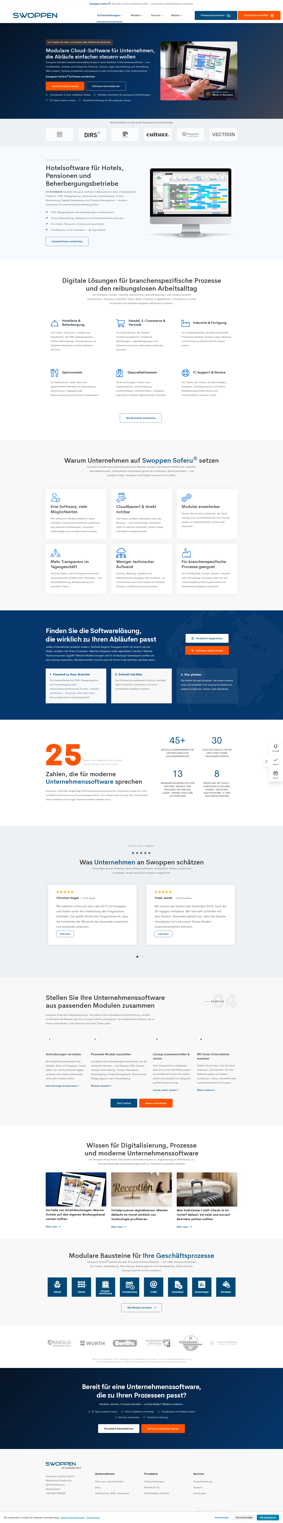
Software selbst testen (209, 650)
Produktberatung (202, 1481)
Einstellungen (222, 1517)
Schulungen (200, 1493)
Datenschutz (102, 1493)
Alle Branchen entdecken (141, 418)
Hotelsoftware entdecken (67, 241)
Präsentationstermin (213, 15)
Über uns (100, 1481)
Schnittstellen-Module (156, 1493)
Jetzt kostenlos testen (65, 86)
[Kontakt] (275, 748)
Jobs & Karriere (114, 1481)
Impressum (123, 1493)
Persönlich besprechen (209, 638)
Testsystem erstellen (256, 15)
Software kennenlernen (106, 86)
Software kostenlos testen (163, 1428)
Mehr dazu (52, 1226)
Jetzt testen (124, 1103)
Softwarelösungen (154, 1481)
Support (197, 1487)
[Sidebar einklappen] (266, 761)
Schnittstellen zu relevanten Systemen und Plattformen (141, 122)
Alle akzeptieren (268, 1517)
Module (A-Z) (151, 1487)
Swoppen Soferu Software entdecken (70, 76)
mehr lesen (65, 934)
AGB (112, 1493)
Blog (97, 1487)
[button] (137, 957)
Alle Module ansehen (139, 1307)
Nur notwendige (244, 1517)
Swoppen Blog (100, 1159)
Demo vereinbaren (156, 1103)
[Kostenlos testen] (275, 761)
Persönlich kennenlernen (118, 1428)
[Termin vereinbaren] (275, 775)
